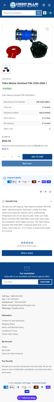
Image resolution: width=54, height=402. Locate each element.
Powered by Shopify (39, 383)
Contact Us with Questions (13, 321)
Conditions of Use (9, 331)
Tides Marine (6, 79)
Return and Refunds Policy (13, 327)
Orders (4, 347)
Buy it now (27, 163)
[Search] (38, 13)
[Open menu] (4, 5)
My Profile (6, 350)
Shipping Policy (8, 324)
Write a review (27, 253)
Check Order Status (10, 334)
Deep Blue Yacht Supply (22, 383)
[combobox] (22, 13)
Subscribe (45, 282)
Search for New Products (12, 353)
